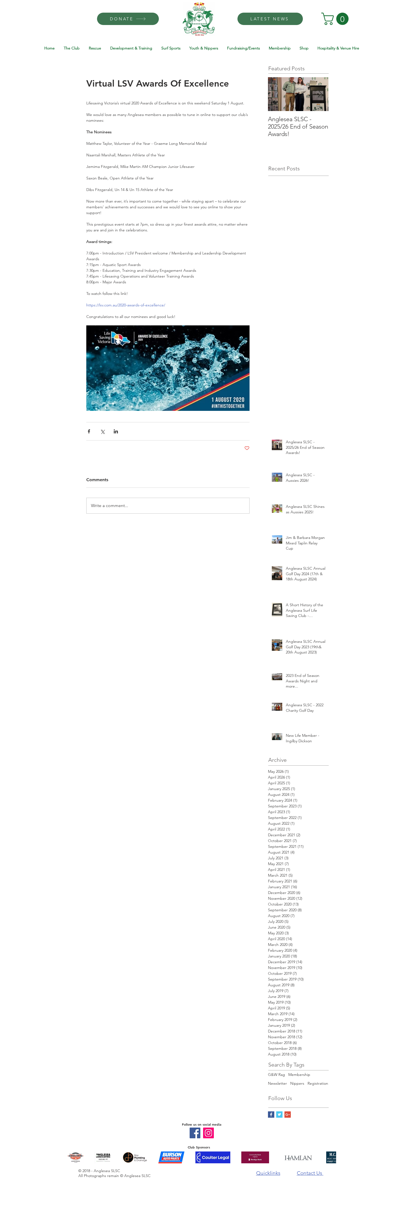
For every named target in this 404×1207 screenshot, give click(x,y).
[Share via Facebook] (89, 431)
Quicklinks (268, 1173)
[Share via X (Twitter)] (102, 431)
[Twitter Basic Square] (279, 1114)
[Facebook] (195, 1133)
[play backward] (74, 1157)
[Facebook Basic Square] (271, 1114)
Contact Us (310, 1173)
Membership (299, 1074)
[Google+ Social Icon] (287, 1114)
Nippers (297, 1083)
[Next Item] (319, 94)
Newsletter (277, 1083)
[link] (336, 19)
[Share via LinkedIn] (115, 431)
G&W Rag (276, 1074)
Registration (318, 1083)
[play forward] (329, 1157)
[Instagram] (208, 1133)
